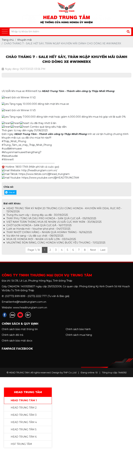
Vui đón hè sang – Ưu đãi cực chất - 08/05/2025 (34, 235)
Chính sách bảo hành (78, 329)
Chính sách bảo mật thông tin (20, 329)
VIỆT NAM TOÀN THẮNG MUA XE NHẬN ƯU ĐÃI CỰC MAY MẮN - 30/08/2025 (53, 221)
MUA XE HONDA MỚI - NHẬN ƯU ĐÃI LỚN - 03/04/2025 (41, 239)
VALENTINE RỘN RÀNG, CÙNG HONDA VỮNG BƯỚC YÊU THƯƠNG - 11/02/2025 (55, 242)
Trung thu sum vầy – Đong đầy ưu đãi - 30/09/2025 (37, 214)
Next (93, 249)
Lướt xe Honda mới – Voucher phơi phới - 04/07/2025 (38, 228)
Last (102, 249)
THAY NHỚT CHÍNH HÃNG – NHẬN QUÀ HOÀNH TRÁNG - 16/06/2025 (49, 232)
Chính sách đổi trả (12, 334)
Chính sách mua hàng (79, 334)
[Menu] (5, 32)
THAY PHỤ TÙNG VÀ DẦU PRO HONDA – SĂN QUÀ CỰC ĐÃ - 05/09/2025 (51, 218)
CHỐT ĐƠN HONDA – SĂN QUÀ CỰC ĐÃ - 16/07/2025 (39, 225)
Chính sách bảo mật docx (17, 340)
